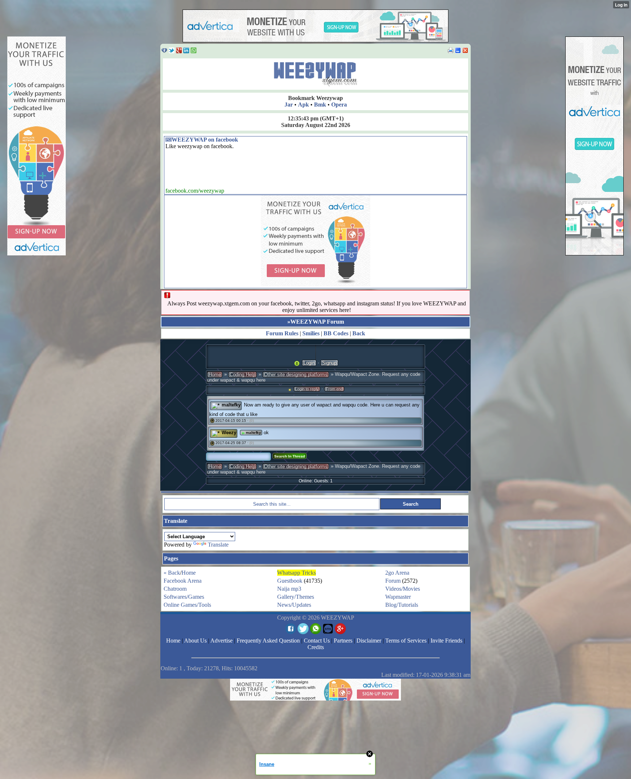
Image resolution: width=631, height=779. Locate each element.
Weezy (229, 432)
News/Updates (294, 605)
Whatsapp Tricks (296, 573)
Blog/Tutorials (401, 605)
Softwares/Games (184, 597)
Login (309, 363)
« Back (172, 573)
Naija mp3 (289, 589)
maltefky (231, 405)
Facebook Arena (183, 581)
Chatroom (175, 589)
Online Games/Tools (187, 605)
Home (215, 374)
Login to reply (307, 389)
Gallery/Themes (295, 597)
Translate (218, 544)
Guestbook (289, 581)
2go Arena (397, 573)
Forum (393, 581)
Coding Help (242, 374)
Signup (329, 363)
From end (334, 389)
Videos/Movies (402, 589)
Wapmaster (398, 597)
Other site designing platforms (296, 374)
